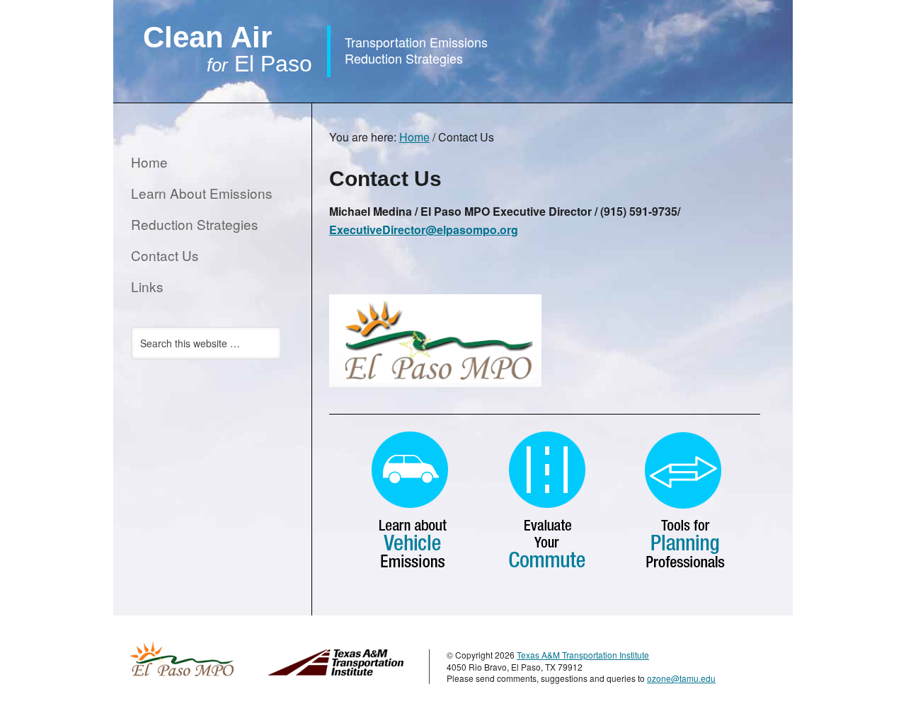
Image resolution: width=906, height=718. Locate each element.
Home (149, 161)
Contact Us (165, 255)
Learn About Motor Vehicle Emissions (410, 501)
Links (147, 286)
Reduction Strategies (194, 223)
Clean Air (227, 49)
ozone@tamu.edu (681, 678)
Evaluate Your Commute (546, 501)
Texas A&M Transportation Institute (583, 655)
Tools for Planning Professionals (681, 501)
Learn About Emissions (202, 192)
